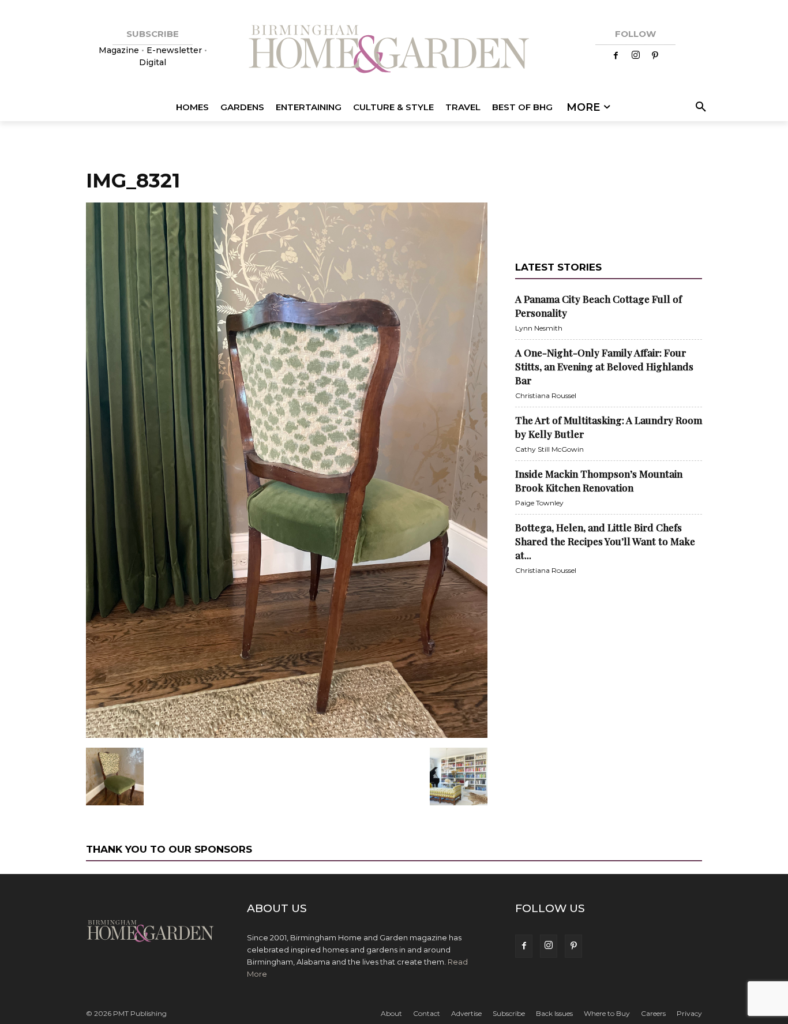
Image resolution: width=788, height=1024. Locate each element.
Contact (426, 1013)
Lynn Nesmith (538, 328)
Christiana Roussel (545, 395)
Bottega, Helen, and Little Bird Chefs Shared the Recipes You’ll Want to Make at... (605, 541)
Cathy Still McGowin (549, 449)
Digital (152, 62)
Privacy (689, 1013)
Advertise (466, 1013)
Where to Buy (607, 1013)
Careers (653, 1013)
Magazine (120, 50)
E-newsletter (174, 50)
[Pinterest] (655, 55)
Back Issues (554, 1013)
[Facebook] (616, 55)
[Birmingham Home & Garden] (394, 50)
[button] (699, 107)
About (391, 1013)
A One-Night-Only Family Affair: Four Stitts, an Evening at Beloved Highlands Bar (604, 366)
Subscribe (509, 1013)
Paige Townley (539, 502)
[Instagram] (635, 55)
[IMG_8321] (286, 736)
